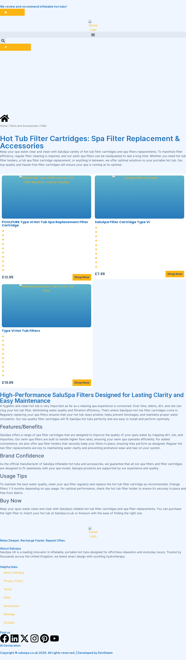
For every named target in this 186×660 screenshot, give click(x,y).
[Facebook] (4, 638)
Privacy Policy (13, 581)
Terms (8, 589)
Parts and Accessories (24, 126)
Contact (9, 622)
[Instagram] (34, 638)
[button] (93, 35)
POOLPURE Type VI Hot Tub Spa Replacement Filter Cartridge (45, 223)
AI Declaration (10, 645)
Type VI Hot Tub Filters (21, 330)
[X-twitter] (24, 638)
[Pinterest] (44, 638)
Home (4, 126)
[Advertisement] (93, 82)
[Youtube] (54, 638)
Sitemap (9, 614)
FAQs (7, 597)
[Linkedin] (14, 638)
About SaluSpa (14, 572)
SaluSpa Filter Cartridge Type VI (122, 222)
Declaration (11, 606)
